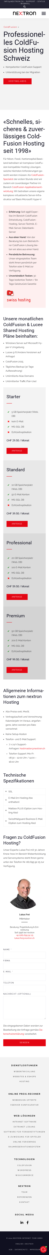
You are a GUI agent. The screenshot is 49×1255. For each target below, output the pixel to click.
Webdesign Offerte (24, 1100)
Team (25, 1192)
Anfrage (17, 451)
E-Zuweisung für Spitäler (24, 1137)
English (19, 1244)
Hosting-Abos (17, 81)
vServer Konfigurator (24, 1105)
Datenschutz (21, 1249)
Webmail (25, 4)
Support (30, 1)
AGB (11, 1249)
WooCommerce (25, 1175)
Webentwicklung (24, 1071)
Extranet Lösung (24, 1127)
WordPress (24, 1170)
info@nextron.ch (14, 1)
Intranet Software (25, 1122)
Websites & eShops (24, 1077)
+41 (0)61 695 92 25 (24, 935)
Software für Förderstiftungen (24, 1132)
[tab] (24, 791)
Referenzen (24, 1197)
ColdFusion (10, 27)
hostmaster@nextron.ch (32, 748)
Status (41, 1)
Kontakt (24, 1202)
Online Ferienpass (24, 1142)
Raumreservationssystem (25, 1147)
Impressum (35, 1249)
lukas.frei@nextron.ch (24, 938)
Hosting (24, 1081)
